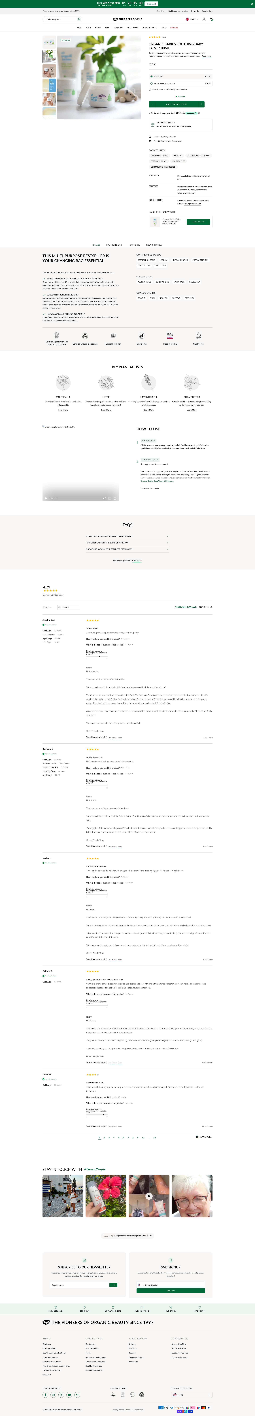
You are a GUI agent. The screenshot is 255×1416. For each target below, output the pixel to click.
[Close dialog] (176, 660)
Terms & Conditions (95, 754)
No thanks (102, 747)
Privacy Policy (109, 754)
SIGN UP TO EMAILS (102, 740)
